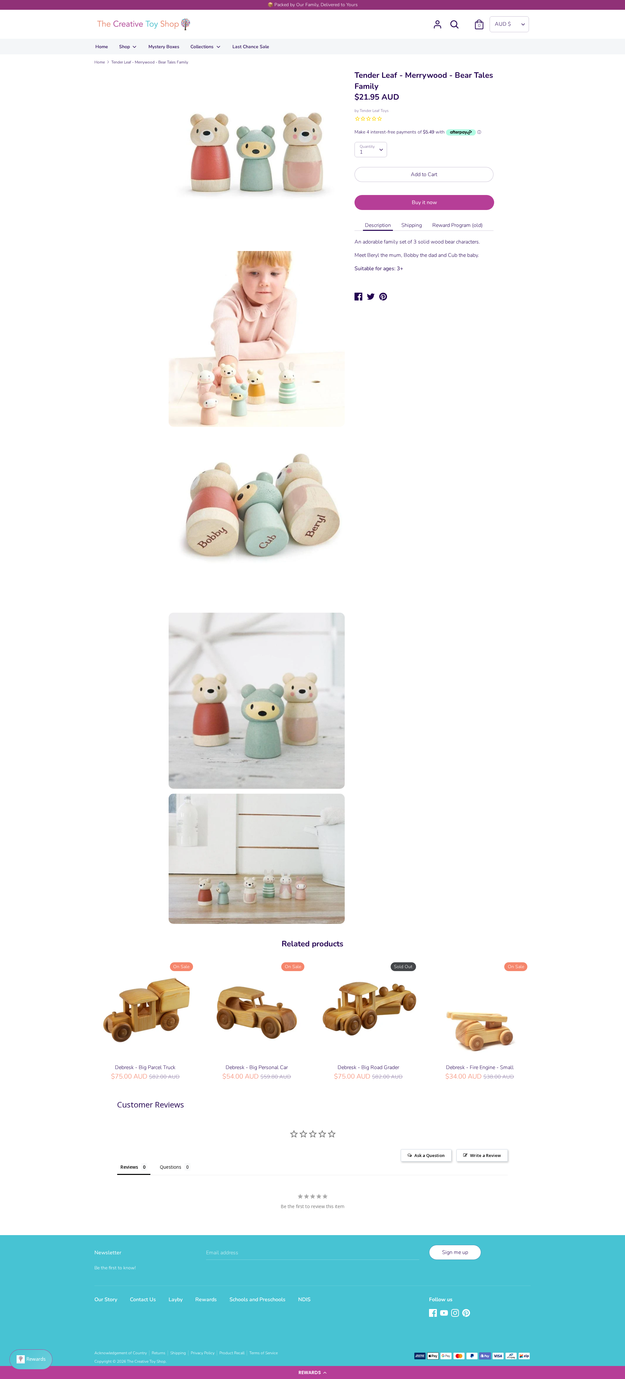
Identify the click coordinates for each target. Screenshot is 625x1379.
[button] (312, 1372)
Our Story (105, 1299)
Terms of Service (263, 1353)
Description (378, 225)
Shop (125, 47)
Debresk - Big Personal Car (257, 1067)
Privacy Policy (203, 1353)
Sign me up (455, 1252)
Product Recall (231, 1353)
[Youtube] (444, 1313)
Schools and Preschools (257, 1299)
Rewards (206, 1299)
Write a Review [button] (485, 1155)
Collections (202, 47)
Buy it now (424, 202)
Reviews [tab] (129, 1167)
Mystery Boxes (163, 47)
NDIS (304, 1299)
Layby (176, 1299)
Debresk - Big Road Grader (368, 1067)
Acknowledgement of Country (120, 1353)
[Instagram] (455, 1313)
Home (101, 47)
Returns (158, 1353)
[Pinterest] (466, 1313)
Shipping (411, 225)
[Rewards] (31, 1359)
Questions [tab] (170, 1167)
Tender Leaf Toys (374, 110)
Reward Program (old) (457, 225)
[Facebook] (433, 1313)
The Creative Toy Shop (146, 1361)
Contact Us (143, 1299)
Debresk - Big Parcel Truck (145, 1067)
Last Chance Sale (250, 47)
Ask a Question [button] (429, 1155)
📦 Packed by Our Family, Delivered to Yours (313, 5)
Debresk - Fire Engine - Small (480, 1067)
